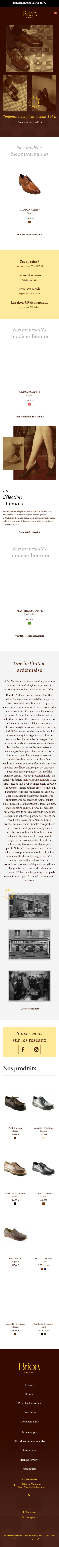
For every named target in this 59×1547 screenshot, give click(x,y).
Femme (29, 1385)
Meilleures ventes (29, 1459)
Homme (29, 1394)
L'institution (29, 1412)
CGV (41, 1535)
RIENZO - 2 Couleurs (43, 1193)
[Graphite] (45, 1334)
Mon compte (29, 1432)
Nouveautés (29, 1468)
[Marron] (29, 222)
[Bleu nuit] (45, 1269)
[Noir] (15, 1203)
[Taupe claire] (43, 1138)
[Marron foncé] (15, 1138)
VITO (29, 611)
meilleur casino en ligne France (22, 808)
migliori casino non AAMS (37, 780)
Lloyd (29, 213)
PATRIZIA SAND (29, 392)
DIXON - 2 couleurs (43, 1258)
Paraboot (15, 1196)
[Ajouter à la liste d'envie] (27, 205)
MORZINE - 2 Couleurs (15, 1193)
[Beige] (29, 404)
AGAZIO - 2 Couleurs (43, 1127)
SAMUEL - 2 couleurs (43, 1323)
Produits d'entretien (29, 1403)
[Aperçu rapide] (32, 205)
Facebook (31, 1512)
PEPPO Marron (15, 1127)
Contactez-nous (29, 1421)
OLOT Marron (29, 210)
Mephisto (29, 395)
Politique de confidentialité (13, 1535)
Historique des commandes (29, 1441)
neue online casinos (28, 860)
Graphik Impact (40, 1539)
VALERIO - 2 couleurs (15, 1323)
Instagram (31, 1517)
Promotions (29, 1450)
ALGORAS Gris (15, 1258)
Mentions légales (30, 1535)
